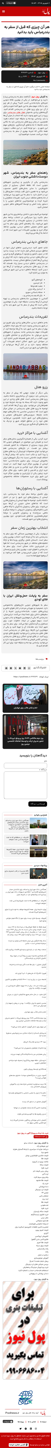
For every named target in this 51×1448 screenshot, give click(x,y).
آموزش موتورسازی (41, 1258)
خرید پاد (45, 1183)
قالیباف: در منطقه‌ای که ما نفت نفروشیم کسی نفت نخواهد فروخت (17, 839)
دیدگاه (43, 770)
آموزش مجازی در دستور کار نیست (34, 1101)
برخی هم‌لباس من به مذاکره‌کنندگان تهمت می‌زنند (28, 1054)
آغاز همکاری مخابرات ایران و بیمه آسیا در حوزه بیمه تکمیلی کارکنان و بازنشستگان (28, 957)
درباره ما (43, 1421)
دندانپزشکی (43, 1186)
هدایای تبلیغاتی (42, 1220)
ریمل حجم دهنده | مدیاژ (39, 1261)
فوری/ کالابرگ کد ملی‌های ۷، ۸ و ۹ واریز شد (30, 973)
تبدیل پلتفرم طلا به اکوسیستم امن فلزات (31, 1114)
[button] (3, 3)
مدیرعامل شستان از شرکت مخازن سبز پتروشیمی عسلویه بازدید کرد (26, 1034)
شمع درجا (44, 1152)
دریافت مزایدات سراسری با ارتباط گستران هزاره (30, 1149)
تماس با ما (32, 1421)
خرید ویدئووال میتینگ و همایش (35, 1267)
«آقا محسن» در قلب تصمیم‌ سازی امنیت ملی (17, 872)
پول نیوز (35, 96)
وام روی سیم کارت (41, 1177)
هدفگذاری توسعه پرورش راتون (35, 1069)
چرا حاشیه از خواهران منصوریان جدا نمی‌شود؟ (30, 1048)
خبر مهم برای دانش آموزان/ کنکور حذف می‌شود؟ (28, 1027)
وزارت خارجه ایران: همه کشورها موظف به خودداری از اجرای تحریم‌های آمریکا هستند (17, 851)
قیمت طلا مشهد (42, 1180)
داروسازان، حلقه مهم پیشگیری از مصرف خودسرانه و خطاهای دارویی (27, 1061)
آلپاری (46, 1233)
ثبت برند (45, 1199)
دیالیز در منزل (43, 1255)
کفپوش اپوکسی (41, 1236)
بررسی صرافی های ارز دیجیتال (36, 1264)
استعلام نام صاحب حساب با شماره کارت (33, 1270)
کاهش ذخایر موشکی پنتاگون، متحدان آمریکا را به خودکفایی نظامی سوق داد (28, 1121)
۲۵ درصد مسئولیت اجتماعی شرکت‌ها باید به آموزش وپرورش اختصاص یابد (28, 1085)
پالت (46, 1251)
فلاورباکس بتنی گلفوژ (39, 1239)
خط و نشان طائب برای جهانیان (35, 1012)
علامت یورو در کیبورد (40, 1161)
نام (45, 761)
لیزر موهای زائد (42, 1146)
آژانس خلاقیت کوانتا (17, 1444)
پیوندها (21, 1421)
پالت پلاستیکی (42, 1248)
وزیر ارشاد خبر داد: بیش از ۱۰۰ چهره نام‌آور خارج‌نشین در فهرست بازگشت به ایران (26, 987)
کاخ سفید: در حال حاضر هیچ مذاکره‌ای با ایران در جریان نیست (26, 995)
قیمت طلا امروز (42, 1242)
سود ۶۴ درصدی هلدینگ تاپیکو (35, 1042)
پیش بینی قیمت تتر (40, 1171)
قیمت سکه (44, 1164)
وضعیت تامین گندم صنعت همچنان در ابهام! (30, 1108)
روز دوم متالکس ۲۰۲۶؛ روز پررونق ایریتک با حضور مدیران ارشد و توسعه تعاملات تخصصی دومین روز (25, 1019)
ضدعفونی (44, 1205)
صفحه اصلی (45, 86)
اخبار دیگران (34, 86)
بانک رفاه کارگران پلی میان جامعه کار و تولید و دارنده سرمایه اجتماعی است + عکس (27, 942)
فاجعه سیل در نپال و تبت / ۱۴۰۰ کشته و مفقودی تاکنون (25, 979)
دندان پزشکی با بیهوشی (38, 1273)
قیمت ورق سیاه (42, 1245)
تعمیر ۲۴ (45, 1192)
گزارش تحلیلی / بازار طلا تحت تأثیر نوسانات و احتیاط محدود (28, 966)
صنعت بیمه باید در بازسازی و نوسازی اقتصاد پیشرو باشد (25, 949)
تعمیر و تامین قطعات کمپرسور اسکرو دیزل (31, 1227)
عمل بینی (44, 1217)
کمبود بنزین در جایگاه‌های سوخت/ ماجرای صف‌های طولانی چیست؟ (27, 1076)
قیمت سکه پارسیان (40, 1211)
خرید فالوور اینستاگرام (39, 1214)
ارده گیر (45, 1174)
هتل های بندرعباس (16, 112)
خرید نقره (44, 1168)
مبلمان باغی (43, 1196)
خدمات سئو (28, 1143)
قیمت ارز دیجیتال (41, 1189)
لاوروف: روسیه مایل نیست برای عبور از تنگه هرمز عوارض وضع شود (26, 919)
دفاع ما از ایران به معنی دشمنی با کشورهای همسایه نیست (27, 1094)
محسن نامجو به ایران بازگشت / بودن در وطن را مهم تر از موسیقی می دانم (26, 1004)
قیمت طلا (44, 1158)
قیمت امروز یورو (42, 1230)
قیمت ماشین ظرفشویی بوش (36, 1155)
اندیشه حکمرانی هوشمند (38, 1224)
